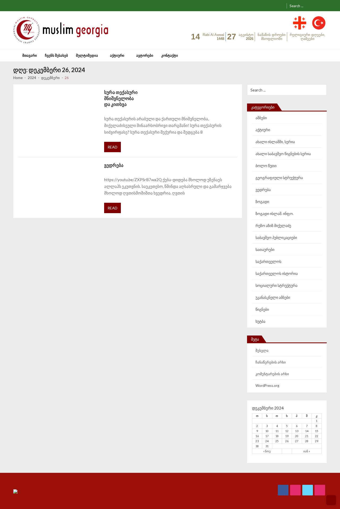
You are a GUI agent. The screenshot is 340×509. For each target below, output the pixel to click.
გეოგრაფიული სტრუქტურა (279, 177)
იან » (306, 451)
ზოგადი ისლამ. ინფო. (275, 213)
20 (296, 436)
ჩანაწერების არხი (271, 362)
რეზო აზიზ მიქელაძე (273, 225)
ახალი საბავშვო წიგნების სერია (283, 153)
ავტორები (144, 55)
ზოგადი (262, 201)
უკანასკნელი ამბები (273, 297)
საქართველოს (268, 261)
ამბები (261, 117)
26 (286, 441)
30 (257, 446)
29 (316, 441)
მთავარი (29, 55)
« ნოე (267, 451)
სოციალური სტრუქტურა (277, 285)
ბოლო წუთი (266, 165)
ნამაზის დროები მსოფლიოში (272, 37)
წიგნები (262, 309)
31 (267, 446)
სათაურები (265, 249)
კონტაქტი (169, 55)
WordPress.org (267, 385)
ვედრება (114, 165)
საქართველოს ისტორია (277, 273)
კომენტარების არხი (272, 374)
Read (112, 147)
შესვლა (262, 350)
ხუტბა (260, 321)
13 (296, 431)
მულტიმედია (87, 55)
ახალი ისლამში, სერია (275, 141)
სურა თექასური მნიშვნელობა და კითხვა (121, 98)
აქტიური (117, 55)
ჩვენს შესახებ (56, 55)
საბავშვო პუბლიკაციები (276, 237)
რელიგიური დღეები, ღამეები (307, 37)
